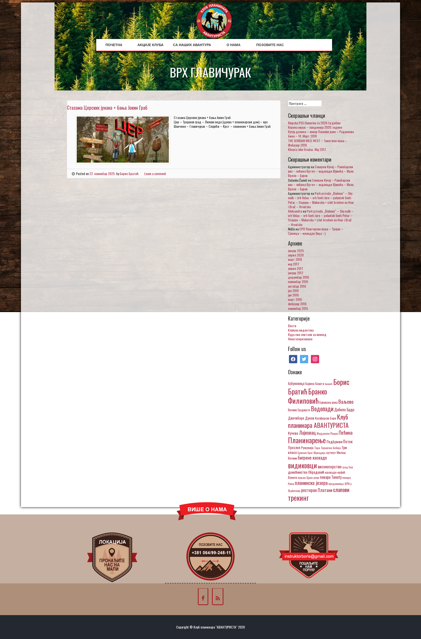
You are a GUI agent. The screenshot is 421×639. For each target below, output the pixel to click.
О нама (233, 45)
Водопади (322, 408)
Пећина (346, 432)
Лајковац (307, 432)
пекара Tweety (331, 477)
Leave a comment (155, 173)
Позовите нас (270, 45)
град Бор (347, 467)
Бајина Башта (314, 383)
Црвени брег (305, 453)
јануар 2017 (295, 272)
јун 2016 (293, 294)
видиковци (302, 465)
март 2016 (295, 299)
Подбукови (334, 441)
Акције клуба (150, 45)
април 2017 (295, 268)
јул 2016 (293, 290)
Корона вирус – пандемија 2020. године (315, 127)
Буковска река (328, 402)
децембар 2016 (298, 277)
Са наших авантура (192, 45)
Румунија (307, 447)
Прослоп (294, 447)
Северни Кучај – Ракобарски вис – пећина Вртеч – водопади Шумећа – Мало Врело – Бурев (321, 171)
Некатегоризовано (300, 338)
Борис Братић (129, 173)
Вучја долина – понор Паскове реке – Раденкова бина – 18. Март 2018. (321, 133)
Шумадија (319, 453)
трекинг (298, 497)
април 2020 (296, 254)
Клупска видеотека (301, 330)
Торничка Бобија (331, 448)
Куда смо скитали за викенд (307, 334)
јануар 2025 (296, 250)
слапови (341, 489)
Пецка (334, 433)
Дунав (309, 418)
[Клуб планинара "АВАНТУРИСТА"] (214, 20)
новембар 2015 (298, 308)
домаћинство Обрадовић (306, 472)
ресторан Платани (316, 490)
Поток (348, 441)
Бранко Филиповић (307, 396)
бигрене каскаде (312, 457)
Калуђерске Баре (325, 418)
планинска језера (311, 482)
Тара (317, 447)
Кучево (293, 433)
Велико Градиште (299, 409)
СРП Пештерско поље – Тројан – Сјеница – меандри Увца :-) (315, 231)
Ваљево (346, 401)
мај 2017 (293, 263)
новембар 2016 (298, 281)
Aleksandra (295, 211)
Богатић (329, 384)
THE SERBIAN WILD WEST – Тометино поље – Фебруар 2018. (317, 142)
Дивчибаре (296, 418)
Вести (292, 325)
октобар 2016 (297, 286)
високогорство (330, 466)
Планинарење (307, 440)
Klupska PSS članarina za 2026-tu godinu (314, 122)
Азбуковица (296, 383)
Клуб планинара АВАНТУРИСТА (318, 421)
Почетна (113, 45)
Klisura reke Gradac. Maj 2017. (307, 149)
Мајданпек (323, 433)
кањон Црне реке (308, 477)
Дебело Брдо (344, 410)
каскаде (331, 472)
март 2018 (295, 259)
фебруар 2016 (297, 303)
